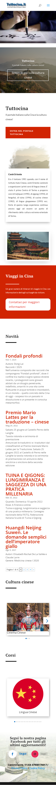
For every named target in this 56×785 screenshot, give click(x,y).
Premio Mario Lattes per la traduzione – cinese (27, 417)
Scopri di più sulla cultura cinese (28, 75)
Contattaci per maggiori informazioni (24, 304)
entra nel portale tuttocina (21, 132)
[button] (9, 620)
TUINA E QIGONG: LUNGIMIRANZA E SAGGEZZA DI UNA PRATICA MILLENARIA (26, 484)
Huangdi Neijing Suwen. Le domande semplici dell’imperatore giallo (26, 536)
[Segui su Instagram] (34, 754)
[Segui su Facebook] (12, 754)
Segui (22, 753)
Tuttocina (28, 61)
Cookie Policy (37, 768)
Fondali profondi (24, 356)
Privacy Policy (19, 768)
